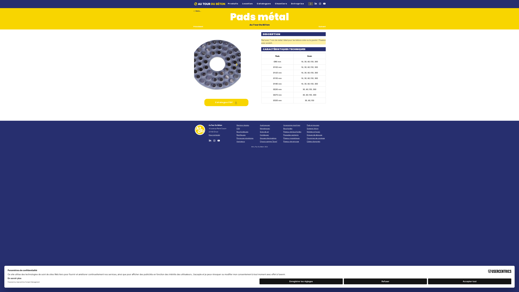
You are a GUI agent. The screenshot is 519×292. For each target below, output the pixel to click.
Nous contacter (214, 135)
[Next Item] (237, 64)
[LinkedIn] (315, 3)
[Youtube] (324, 3)
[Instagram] (320, 3)
